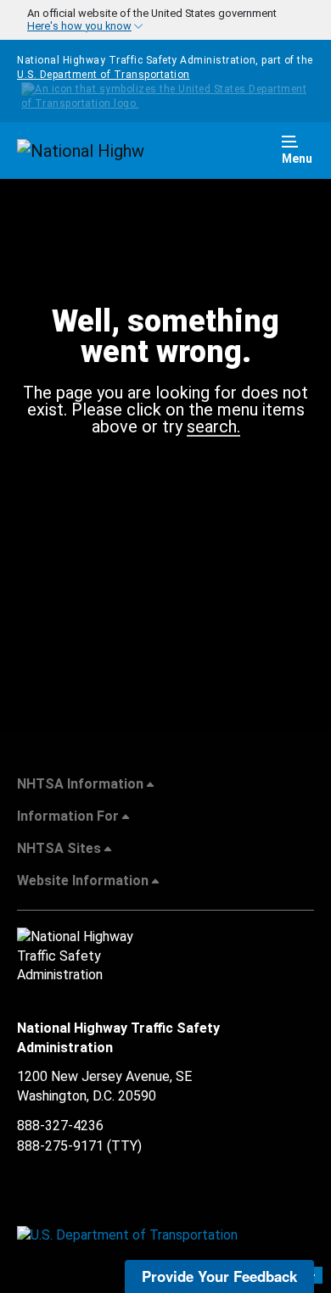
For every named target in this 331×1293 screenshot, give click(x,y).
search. (213, 427)
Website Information (83, 880)
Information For (68, 816)
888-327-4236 (60, 1125)
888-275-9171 (60, 1146)
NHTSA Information (80, 784)
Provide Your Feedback (219, 1276)
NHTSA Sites (59, 848)
